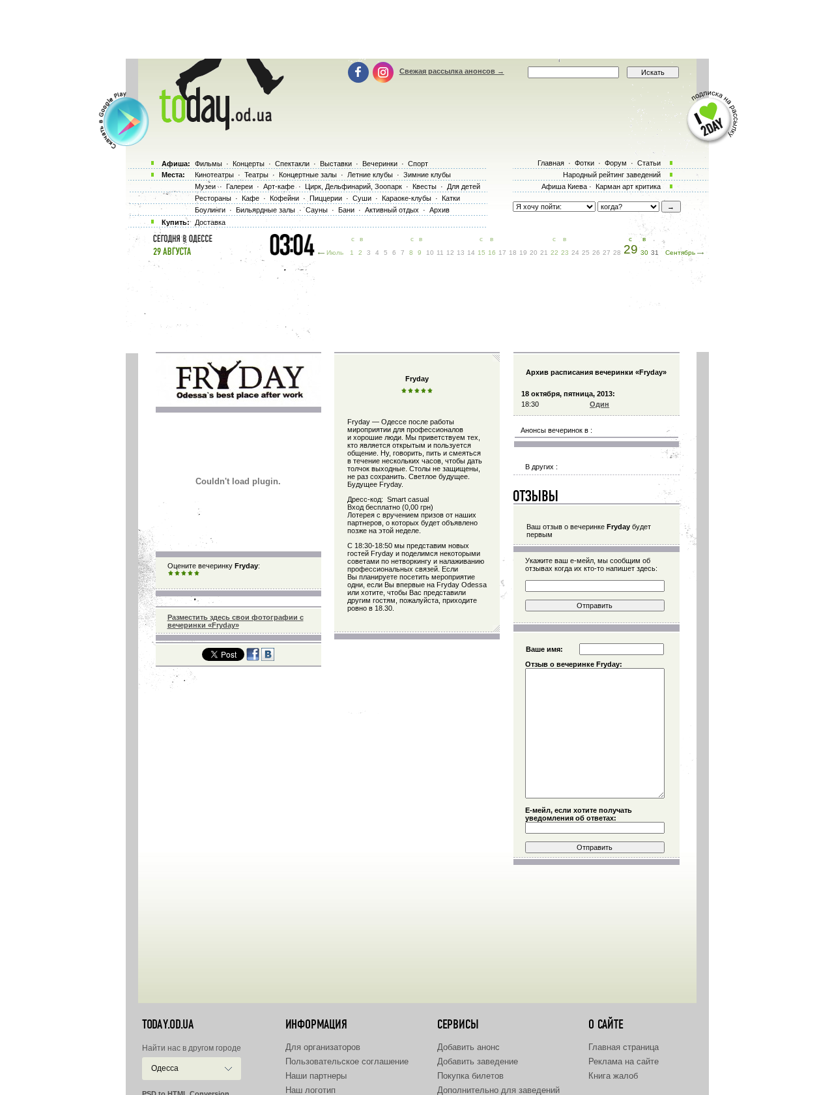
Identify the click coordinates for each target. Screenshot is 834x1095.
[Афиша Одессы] (215, 127)
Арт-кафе (279, 186)
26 (596, 252)
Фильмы (208, 164)
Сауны (317, 210)
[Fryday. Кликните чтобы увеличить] (238, 403)
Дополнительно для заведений (498, 1090)
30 (644, 252)
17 (502, 252)
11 (440, 252)
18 (513, 252)
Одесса (165, 1068)
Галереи (239, 186)
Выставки (336, 164)
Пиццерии (325, 198)
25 (586, 252)
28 (617, 252)
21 (544, 252)
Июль (334, 252)
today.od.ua (168, 1024)
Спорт (418, 164)
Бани (346, 210)
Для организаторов (322, 1047)
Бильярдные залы (265, 210)
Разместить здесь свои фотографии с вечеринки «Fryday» (235, 621)
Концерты (249, 164)
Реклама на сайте (623, 1061)
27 (607, 252)
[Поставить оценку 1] (170, 573)
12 (450, 252)
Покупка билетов (470, 1076)
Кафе (250, 198)
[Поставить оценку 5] (196, 573)
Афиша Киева (564, 186)
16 (492, 252)
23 (565, 252)
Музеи (205, 186)
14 (471, 252)
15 (481, 252)
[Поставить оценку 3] (183, 573)
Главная (551, 163)
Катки (451, 198)
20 (534, 252)
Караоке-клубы (406, 198)
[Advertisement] (417, 29)
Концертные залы (308, 175)
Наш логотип (310, 1090)
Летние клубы (370, 175)
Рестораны (213, 198)
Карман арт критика (628, 186)
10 (430, 252)
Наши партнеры (316, 1076)
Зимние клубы (427, 175)
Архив (439, 210)
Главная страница (623, 1047)
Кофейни (284, 198)
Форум (616, 163)
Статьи (649, 163)
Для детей (463, 186)
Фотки (584, 163)
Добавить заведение (477, 1061)
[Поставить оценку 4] (190, 573)
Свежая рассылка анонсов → (451, 71)
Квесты (424, 186)
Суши (361, 198)
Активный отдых (392, 210)
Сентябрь (680, 252)
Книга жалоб (613, 1076)
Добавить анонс (468, 1047)
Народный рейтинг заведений (612, 175)
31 (655, 252)
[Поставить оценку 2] (177, 573)
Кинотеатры (214, 175)
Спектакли (292, 164)
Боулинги (210, 210)
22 (554, 252)
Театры (256, 175)
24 (575, 252)
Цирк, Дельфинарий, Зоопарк (353, 186)
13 (461, 252)
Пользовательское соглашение (347, 1061)
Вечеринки (379, 164)
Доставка (210, 222)
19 (523, 252)
